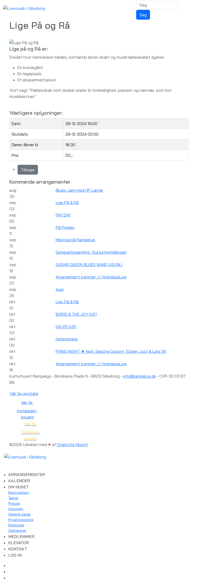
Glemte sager (19, 514)
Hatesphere (67, 338)
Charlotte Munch (72, 444)
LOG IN (15, 555)
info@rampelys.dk (139, 376)
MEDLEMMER (21, 536)
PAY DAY (63, 214)
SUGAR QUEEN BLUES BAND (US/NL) (89, 264)
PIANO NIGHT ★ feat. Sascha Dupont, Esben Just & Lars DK (111, 351)
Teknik (13, 498)
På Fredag (65, 227)
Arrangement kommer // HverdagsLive (91, 276)
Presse (14, 503)
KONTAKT (17, 548)
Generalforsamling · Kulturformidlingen (91, 252)
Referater (16, 525)
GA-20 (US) (66, 326)
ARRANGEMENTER (26, 474)
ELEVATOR (18, 542)
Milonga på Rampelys (75, 239)
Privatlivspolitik (21, 519)
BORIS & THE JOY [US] (76, 314)
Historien (15, 508)
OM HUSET (18, 486)
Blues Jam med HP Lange (79, 190)
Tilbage (28, 169)
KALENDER (19, 480)
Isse (60, 289)
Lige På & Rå (67, 202)
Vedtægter (17, 530)
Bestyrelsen (18, 492)
